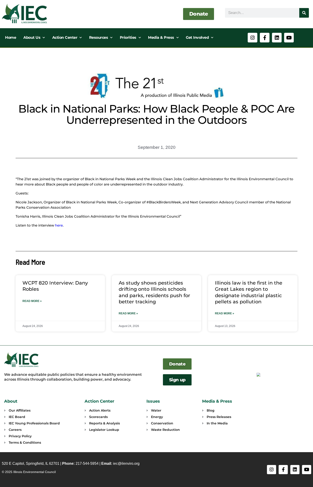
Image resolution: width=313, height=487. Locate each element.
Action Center (64, 37)
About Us (31, 37)
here (59, 225)
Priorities (128, 37)
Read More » (32, 301)
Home (10, 37)
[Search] (304, 13)
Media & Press (161, 37)
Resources (98, 37)
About (10, 401)
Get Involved (197, 37)
